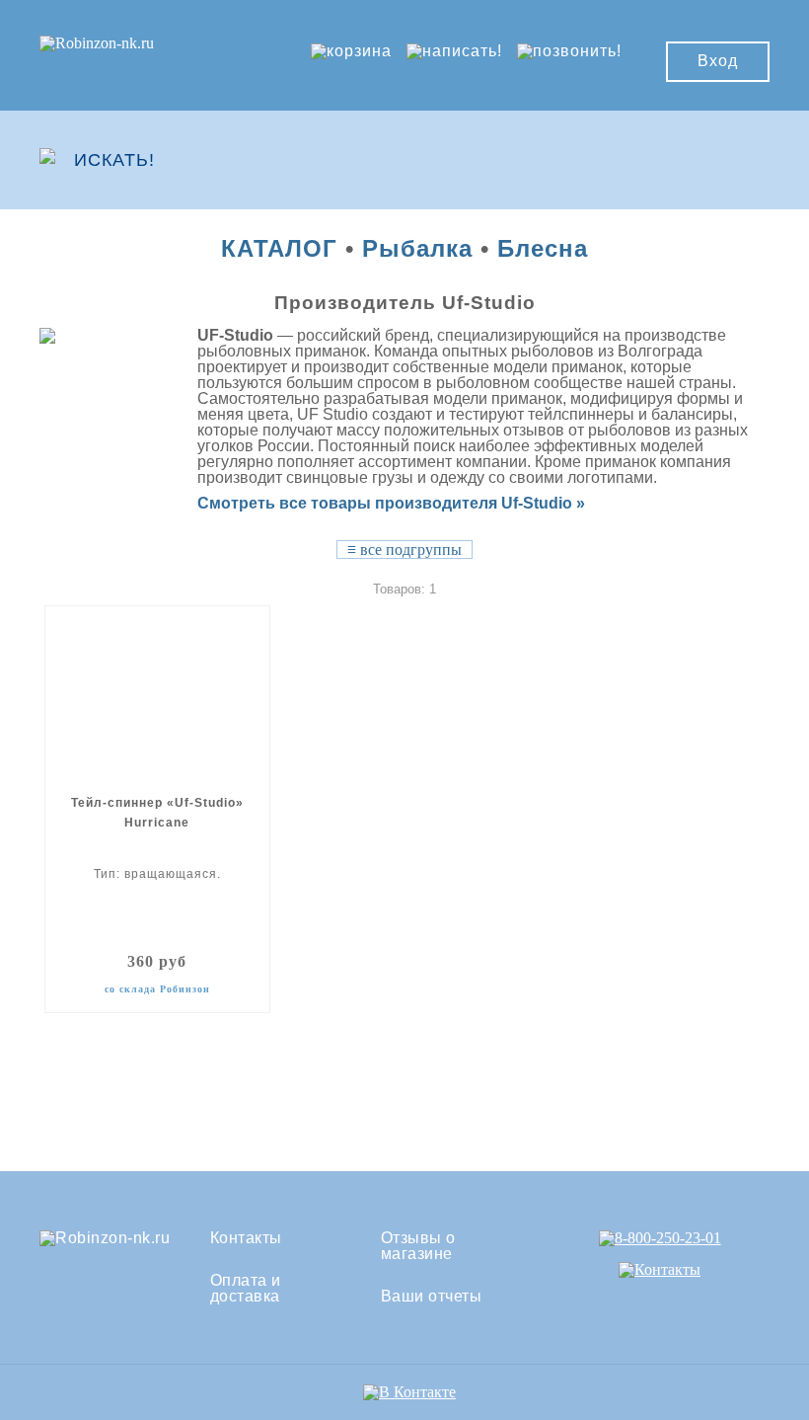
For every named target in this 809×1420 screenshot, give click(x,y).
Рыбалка (417, 248)
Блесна (542, 248)
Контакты (246, 1238)
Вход (718, 60)
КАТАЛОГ (279, 248)
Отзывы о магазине (418, 1246)
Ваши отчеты (431, 1296)
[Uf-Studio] (78, 335)
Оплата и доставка (245, 1288)
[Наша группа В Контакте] (409, 1391)
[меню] (711, 160)
